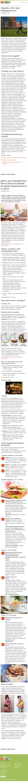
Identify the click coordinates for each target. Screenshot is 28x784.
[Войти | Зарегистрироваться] (24, 2)
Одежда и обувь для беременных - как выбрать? (12, 162)
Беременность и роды (9, 5)
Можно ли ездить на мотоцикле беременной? (14, 157)
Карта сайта (4, 772)
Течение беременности (18, 5)
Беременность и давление (9, 160)
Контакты (3, 774)
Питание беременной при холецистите (12, 357)
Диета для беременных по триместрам (12, 244)
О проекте (3, 770)
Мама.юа (2, 5)
